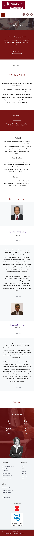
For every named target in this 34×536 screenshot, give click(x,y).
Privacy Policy (5, 533)
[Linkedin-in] (20, 240)
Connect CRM (20, 533)
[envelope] (31, 14)
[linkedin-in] (24, 14)
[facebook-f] (28, 14)
